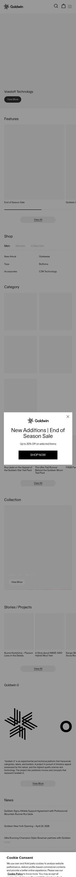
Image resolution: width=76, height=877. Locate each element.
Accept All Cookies (49, 870)
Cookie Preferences (23, 870)
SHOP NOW (38, 455)
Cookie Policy (15, 856)
